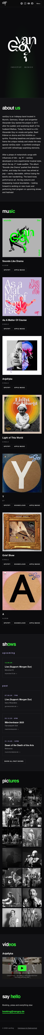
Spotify (7, 270)
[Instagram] (25, 3)
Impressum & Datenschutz (27, 1028)
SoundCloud (19, 505)
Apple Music (19, 270)
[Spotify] (22, 3)
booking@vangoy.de (13, 1011)
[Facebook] (32, 3)
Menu (38, 3)
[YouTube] (29, 3)
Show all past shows (13, 761)
